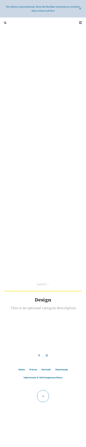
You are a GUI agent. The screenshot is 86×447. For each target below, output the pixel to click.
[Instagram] (47, 355)
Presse (33, 369)
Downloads (61, 369)
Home (21, 369)
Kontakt (46, 369)
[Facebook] (39, 355)
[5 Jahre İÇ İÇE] (43, 64)
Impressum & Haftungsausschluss (43, 377)
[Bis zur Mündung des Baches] (43, 137)
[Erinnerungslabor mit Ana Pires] (43, 210)
